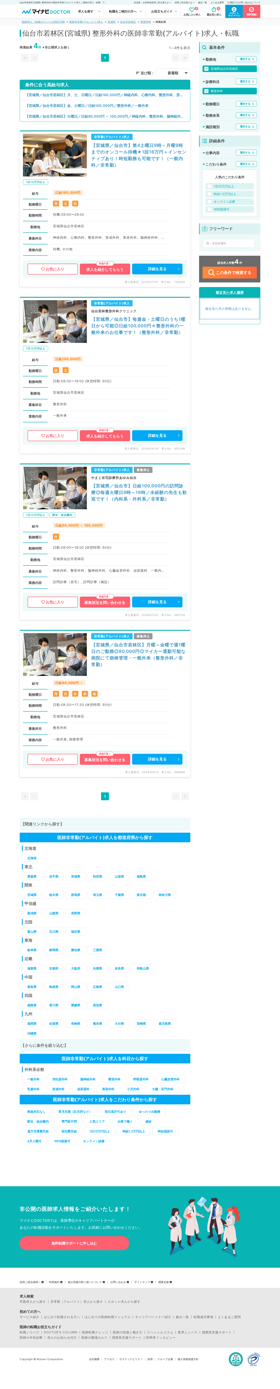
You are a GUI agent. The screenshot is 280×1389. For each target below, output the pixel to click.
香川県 (53, 1005)
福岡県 (32, 1023)
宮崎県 (141, 1023)
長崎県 (75, 1023)
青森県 (32, 876)
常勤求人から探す (33, 1301)
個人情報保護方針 (188, 1359)
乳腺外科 (33, 1089)
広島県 (97, 987)
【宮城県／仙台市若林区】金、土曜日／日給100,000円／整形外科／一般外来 (87, 105)
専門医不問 (69, 1121)
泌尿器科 (83, 1089)
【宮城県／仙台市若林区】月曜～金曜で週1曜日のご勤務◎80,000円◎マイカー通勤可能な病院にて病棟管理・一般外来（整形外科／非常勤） (138, 654)
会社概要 (94, 1359)
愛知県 (75, 950)
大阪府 (75, 968)
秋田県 (97, 876)
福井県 (75, 931)
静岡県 (53, 950)
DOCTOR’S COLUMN (60, 1332)
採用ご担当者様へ (30, 1282)
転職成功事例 (203, 1316)
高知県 (97, 1005)
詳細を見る (157, 269)
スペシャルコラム (160, 1332)
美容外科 (108, 1089)
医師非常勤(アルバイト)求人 (86, 21)
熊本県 (97, 1023)
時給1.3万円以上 (133, 1131)
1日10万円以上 (99, 1131)
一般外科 (33, 1079)
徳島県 (32, 1005)
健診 (148, 1121)
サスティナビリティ (131, 1359)
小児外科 (133, 1089)
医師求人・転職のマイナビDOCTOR (43, 21)
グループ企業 (165, 1359)
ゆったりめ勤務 (149, 1111)
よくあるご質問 (229, 1316)
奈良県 (119, 968)
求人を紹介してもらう (105, 269)
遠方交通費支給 (38, 1131)
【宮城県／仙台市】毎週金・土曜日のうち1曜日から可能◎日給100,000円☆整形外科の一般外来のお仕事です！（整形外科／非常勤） (138, 326)
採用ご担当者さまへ (184, 2)
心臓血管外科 (170, 1079)
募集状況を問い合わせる (104, 602)
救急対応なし (36, 1111)
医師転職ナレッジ (95, 1332)
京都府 (53, 968)
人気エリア (97, 1121)
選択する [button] (245, 59)
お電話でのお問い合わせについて (244, 2)
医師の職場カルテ (94, 1337)
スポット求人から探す (124, 1301)
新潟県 (32, 913)
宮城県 (112, 21)
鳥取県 (32, 987)
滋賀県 (32, 968)
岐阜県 (32, 950)
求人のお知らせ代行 (62, 1337)
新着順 (173, 73)
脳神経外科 (88, 1079)
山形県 (119, 876)
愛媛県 (75, 1005)
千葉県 (119, 895)
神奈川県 (165, 895)
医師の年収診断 (31, 1337)
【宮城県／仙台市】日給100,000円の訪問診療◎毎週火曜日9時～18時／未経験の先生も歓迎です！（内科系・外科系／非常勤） (139, 492)
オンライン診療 (94, 1141)
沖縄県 (32, 1033)
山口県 (119, 987)
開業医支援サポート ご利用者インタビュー (144, 1337)
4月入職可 (34, 1141)
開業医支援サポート (217, 1332)
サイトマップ (142, 1282)
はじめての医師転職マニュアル (108, 1316)
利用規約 (54, 1282)
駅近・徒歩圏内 (38, 1121)
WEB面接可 (62, 1141)
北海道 (32, 858)
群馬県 (75, 895)
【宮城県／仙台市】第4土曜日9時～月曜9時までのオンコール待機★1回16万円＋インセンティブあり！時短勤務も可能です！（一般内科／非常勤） (139, 155)
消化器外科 (60, 1079)
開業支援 (163, 1282)
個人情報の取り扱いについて (85, 1282)
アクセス (109, 1359)
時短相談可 (165, 1131)
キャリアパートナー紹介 (153, 1316)
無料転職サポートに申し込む (74, 1243)
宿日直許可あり (115, 1111)
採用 (150, 1359)
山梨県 (53, 913)
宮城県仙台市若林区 (224, 69)
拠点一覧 (202, 2)
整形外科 (145, 21)
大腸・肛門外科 (162, 1089)
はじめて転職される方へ (62, 1316)
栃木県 (53, 895)
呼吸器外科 (141, 1079)
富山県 (32, 931)
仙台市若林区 (128, 21)
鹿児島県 (165, 1023)
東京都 (141, 895)
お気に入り (55, 269)
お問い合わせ (118, 1282)
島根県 (53, 987)
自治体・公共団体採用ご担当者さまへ (152, 2)
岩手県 (53, 876)
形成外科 (58, 1089)
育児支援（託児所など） (75, 1111)
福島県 (141, 876)
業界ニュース (188, 1332)
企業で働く (125, 1121)
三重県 (97, 950)
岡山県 (75, 987)
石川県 (53, 931)
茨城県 (32, 895)
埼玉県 (97, 895)
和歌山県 (143, 968)
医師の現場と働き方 (127, 1332)
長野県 (75, 913)
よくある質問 (217, 2)
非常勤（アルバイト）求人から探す (77, 1301)
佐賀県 (53, 1023)
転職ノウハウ (29, 1332)
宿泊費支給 (69, 1131)
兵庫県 (97, 968)
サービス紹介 (29, 1316)
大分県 (119, 1023)
